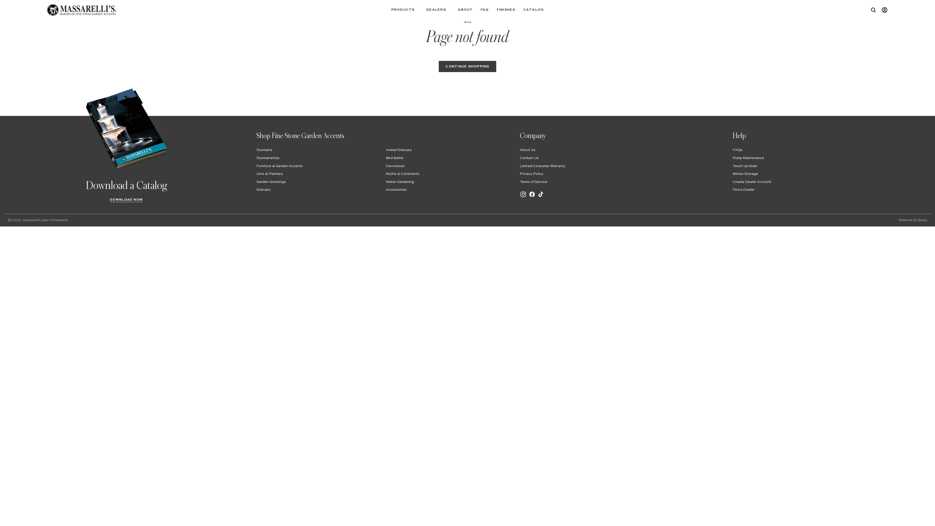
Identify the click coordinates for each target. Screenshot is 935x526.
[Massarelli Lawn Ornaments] (81, 10)
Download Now (126, 199)
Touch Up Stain (745, 166)
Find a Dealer (744, 189)
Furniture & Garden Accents (279, 166)
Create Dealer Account (752, 182)
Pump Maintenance (748, 158)
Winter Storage (745, 174)
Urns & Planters (269, 174)
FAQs (737, 150)
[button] (405, 10)
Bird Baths (394, 158)
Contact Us (529, 158)
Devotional (395, 166)
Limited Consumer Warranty (542, 166)
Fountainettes (268, 158)
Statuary (263, 189)
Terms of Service (533, 182)
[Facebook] (532, 196)
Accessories (396, 189)
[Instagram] (523, 196)
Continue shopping (467, 66)
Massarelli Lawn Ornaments (45, 220)
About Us (527, 150)
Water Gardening (400, 182)
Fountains (264, 150)
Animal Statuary (399, 150)
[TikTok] (540, 196)
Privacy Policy (531, 174)
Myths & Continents (402, 174)
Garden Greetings (271, 182)
